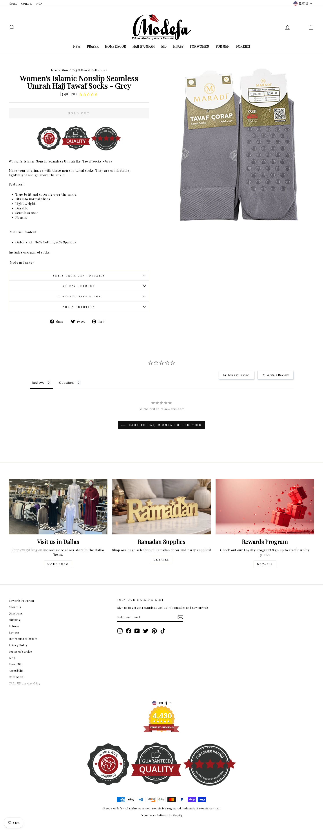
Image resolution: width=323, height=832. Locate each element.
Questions (15, 613)
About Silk (15, 664)
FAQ (39, 3)
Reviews (14, 632)
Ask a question (79, 307)
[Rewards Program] (265, 506)
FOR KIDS (243, 46)
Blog (12, 658)
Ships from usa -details (79, 275)
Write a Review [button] (278, 375)
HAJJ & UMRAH (143, 46)
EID (164, 46)
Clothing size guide (79, 296)
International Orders (23, 639)
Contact (26, 3)
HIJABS (178, 46)
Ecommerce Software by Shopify (161, 815)
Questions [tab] (66, 382)
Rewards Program (21, 600)
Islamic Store (60, 70)
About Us (15, 607)
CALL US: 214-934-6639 (24, 683)
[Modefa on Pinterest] (154, 631)
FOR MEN (223, 46)
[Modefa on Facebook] (128, 631)
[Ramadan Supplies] (161, 506)
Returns (14, 626)
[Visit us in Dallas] (58, 506)
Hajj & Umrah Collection (88, 70)
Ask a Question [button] (238, 375)
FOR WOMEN (199, 46)
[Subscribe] (180, 617)
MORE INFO (58, 564)
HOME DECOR (115, 46)
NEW (76, 46)
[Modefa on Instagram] (120, 631)
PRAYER (92, 46)
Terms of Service (20, 651)
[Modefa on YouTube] (137, 631)
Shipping (14, 619)
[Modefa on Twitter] (145, 631)
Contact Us (16, 677)
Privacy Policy (18, 645)
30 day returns (79, 285)
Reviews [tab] (38, 382)
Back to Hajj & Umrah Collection (164, 425)
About (13, 3)
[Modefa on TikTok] (162, 631)
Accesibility (16, 670)
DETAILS (161, 559)
